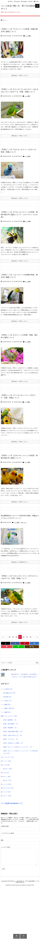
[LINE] (18, 646)
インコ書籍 (16, 522)
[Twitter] (5, 643)
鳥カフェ (7, 780)
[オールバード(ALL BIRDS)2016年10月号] (13, 537)
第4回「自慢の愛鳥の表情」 (12, 731)
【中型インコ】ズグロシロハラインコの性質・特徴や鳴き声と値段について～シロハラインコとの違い (19, 214)
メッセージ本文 (5, 847)
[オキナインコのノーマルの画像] (13, 357)
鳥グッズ (5, 765)
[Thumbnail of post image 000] (13, 417)
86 (16, 637)
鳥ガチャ (7, 769)
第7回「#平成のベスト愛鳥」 (12, 743)
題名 (2, 840)
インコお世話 (6, 689)
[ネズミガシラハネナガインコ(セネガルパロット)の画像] (13, 111)
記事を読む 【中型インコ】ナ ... (20, 441)
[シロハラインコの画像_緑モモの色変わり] (13, 296)
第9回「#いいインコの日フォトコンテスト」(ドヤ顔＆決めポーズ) (20, 752)
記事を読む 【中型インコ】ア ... (20, 75)
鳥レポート (6, 796)
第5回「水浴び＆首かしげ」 (12, 735)
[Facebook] (15, 643)
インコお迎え (6, 700)
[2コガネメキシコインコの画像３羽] (13, 477)
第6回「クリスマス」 (10, 739)
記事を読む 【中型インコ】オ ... (20, 381)
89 (27, 637)
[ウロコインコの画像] (13, 598)
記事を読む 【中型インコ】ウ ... (20, 622)
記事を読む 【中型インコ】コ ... (20, 502)
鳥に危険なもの (9, 693)
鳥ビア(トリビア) (7, 788)
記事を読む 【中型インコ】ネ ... (20, 135)
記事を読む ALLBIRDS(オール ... (20, 562)
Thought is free (30, 885)
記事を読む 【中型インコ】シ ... (20, 321)
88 (23, 637)
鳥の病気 (7, 697)
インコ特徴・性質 (7, 708)
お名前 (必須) (5, 826)
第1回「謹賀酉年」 (9, 720)
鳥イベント (6, 761)
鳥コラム (5, 772)
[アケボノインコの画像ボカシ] (13, 51)
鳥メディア (5, 792)
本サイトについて (7, 757)
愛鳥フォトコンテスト (9, 716)
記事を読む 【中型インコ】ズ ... (20, 261)
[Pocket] (6, 646)
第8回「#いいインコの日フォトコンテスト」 (17, 747)
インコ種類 (28, 35)
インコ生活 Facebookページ (12, 803)
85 (13, 637)
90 (30, 637)
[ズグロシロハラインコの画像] (13, 236)
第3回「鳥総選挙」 (9, 727)
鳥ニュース (23, 522)
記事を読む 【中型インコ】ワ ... (20, 198)
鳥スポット (5, 776)
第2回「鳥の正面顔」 (10, 724)
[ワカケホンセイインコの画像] (13, 171)
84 (9, 637)
